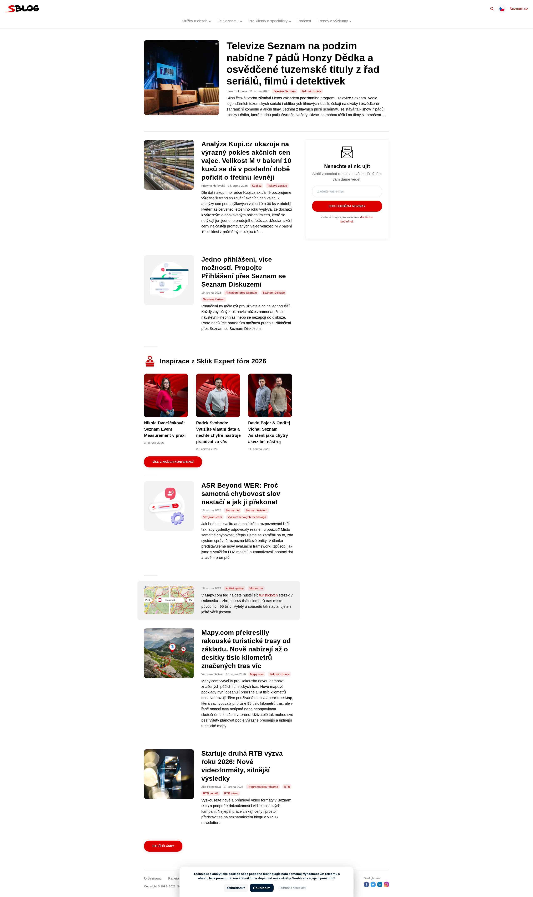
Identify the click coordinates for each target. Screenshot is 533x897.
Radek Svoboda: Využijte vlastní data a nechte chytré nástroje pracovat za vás (218, 432)
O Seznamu (153, 878)
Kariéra (173, 878)
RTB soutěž (210, 793)
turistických (268, 595)
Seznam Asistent (256, 510)
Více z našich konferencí (173, 461)
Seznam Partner (213, 299)
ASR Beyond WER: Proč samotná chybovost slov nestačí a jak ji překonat (240, 494)
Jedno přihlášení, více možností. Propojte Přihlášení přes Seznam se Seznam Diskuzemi (243, 272)
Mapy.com (256, 588)
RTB (287, 786)
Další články (163, 846)
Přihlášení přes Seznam (241, 292)
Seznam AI (232, 510)
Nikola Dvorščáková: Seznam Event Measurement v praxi (165, 429)
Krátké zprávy (234, 588)
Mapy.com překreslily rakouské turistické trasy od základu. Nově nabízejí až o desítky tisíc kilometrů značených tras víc (246, 649)
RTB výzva (231, 793)
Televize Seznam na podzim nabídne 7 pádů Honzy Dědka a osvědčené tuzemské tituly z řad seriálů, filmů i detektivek (303, 63)
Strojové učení (212, 517)
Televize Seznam (284, 91)
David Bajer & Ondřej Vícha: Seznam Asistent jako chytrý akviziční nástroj (269, 432)
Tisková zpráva (311, 91)
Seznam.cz (518, 9)
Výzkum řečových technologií (247, 517)
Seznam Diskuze (274, 292)
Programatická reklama (263, 786)
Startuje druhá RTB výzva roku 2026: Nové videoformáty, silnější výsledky (242, 766)
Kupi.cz (257, 185)
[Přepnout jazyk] (501, 8)
